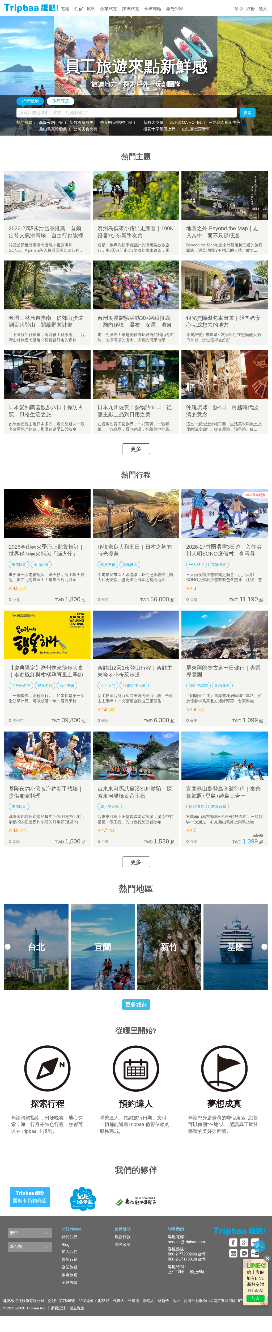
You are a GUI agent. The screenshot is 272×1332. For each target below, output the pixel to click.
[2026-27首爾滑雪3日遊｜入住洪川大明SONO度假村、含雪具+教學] (224, 513)
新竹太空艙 (153, 122)
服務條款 (123, 1236)
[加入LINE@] (255, 1282)
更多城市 (136, 1004)
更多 (136, 449)
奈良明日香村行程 (116, 122)
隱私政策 (123, 1244)
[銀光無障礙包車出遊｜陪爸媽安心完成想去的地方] (224, 284)
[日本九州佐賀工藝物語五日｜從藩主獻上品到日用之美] (136, 374)
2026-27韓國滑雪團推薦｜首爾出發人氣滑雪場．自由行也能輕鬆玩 (46, 235)
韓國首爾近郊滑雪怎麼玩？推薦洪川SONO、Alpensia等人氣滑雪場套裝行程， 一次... (46, 250)
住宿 (78, 8)
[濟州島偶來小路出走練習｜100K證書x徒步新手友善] (136, 195)
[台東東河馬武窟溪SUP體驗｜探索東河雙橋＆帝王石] (136, 756)
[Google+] (244, 1242)
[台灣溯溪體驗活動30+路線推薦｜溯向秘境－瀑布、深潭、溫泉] (136, 284)
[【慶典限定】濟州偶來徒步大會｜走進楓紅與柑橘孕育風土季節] (47, 635)
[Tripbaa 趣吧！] (31, 8)
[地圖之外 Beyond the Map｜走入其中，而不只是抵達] (224, 195)
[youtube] (255, 1253)
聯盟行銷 (70, 1259)
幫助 (238, 8)
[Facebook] (233, 1242)
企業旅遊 (108, 8)
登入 (263, 8)
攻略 (91, 8)
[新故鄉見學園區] (136, 1195)
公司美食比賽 (85, 129)
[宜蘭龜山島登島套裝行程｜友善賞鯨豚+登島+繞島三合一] (224, 756)
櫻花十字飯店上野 (159, 129)
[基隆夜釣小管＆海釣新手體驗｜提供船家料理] (47, 756)
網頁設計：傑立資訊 (67, 1308)
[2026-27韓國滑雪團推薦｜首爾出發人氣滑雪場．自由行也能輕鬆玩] (47, 195)
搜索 (247, 113)
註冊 (250, 8)
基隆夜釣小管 (51, 122)
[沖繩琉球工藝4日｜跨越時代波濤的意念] (224, 374)
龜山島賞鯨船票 (53, 129)
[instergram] (233, 1253)
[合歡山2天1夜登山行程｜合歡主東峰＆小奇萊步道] (136, 635)
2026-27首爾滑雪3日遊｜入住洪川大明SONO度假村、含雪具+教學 (224, 554)
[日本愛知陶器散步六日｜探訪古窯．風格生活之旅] (47, 374)
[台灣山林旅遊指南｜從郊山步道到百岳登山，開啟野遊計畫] (47, 284)
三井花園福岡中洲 (224, 122)
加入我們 (70, 1251)
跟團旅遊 (130, 8)
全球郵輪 (152, 8)
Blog (65, 1244)
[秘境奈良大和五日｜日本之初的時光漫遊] (136, 513)
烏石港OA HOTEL (186, 122)
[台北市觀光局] (83, 1195)
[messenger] (244, 1253)
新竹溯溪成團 (82, 122)
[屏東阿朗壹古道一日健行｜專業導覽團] (224, 635)
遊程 (65, 8)
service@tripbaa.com (186, 1241)
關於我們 (70, 1236)
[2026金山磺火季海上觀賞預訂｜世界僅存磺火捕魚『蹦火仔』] (47, 513)
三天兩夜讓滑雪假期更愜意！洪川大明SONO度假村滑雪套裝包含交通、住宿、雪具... (224, 579)
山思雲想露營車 (196, 129)
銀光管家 (174, 8)
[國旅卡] (30, 1195)
